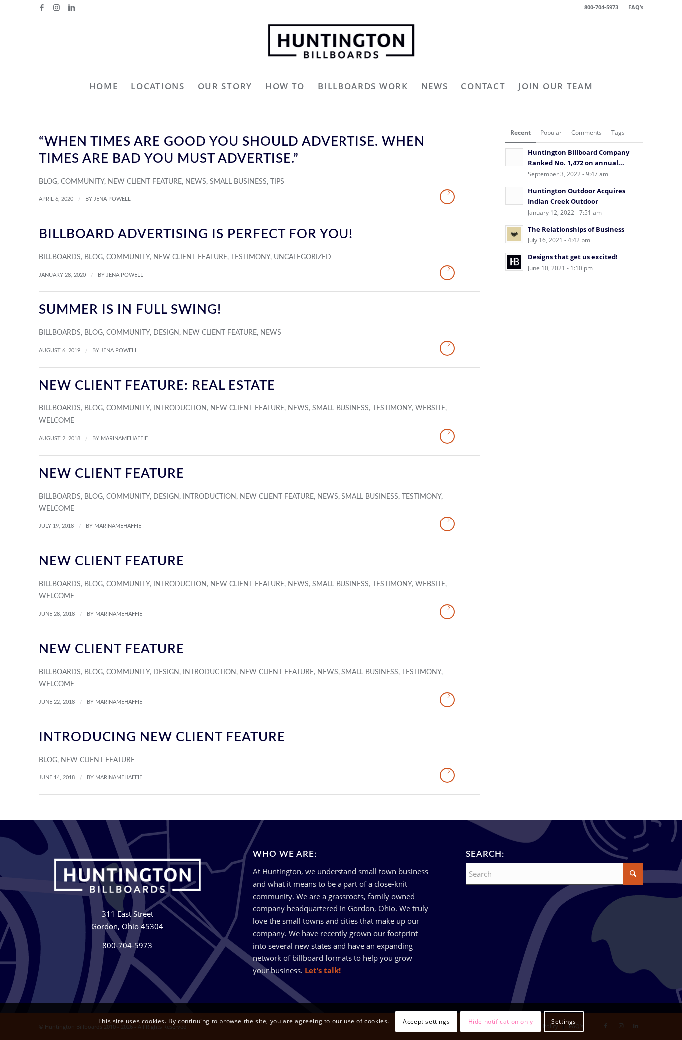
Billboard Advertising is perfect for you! (196, 234)
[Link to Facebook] (41, 7)
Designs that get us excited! (573, 256)
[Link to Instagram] (56, 7)
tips (277, 181)
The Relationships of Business (576, 229)
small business (238, 181)
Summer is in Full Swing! (130, 309)
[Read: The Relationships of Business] (514, 234)
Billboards (60, 257)
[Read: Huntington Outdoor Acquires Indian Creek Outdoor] (514, 196)
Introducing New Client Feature (162, 737)
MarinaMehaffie (124, 438)
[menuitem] (633, 7)
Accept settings (426, 1021)
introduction (180, 408)
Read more (447, 196)
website (430, 408)
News (195, 181)
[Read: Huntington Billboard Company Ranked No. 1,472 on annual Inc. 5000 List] (514, 157)
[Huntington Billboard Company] (341, 44)
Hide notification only (500, 1021)
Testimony (250, 257)
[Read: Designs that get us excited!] (514, 262)
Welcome (56, 420)
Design (166, 332)
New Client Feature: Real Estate (157, 385)
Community (82, 181)
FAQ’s (635, 7)
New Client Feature (145, 181)
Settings (563, 1021)
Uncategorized (302, 257)
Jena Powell (112, 199)
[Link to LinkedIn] (71, 7)
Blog (48, 181)
